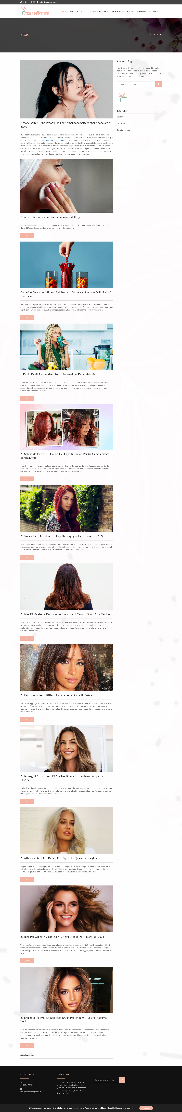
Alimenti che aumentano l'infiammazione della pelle (52, 217)
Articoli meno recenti (27, 1055)
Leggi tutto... (27, 235)
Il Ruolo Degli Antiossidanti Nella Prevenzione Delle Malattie (57, 374)
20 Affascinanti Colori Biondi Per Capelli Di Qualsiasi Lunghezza (60, 858)
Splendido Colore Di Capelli (122, 11)
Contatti (120, 117)
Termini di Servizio (124, 130)
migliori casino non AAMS (55, 140)
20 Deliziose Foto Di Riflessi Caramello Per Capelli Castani (56, 695)
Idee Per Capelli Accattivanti (97, 11)
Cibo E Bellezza (76, 11)
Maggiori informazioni (124, 1108)
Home (64, 11)
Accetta (146, 1108)
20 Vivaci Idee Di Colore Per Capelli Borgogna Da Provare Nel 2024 (61, 536)
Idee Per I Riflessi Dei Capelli (147, 11)
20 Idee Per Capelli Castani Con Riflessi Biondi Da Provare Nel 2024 (62, 936)
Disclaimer (121, 123)
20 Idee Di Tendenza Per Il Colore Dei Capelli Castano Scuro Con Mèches (65, 614)
